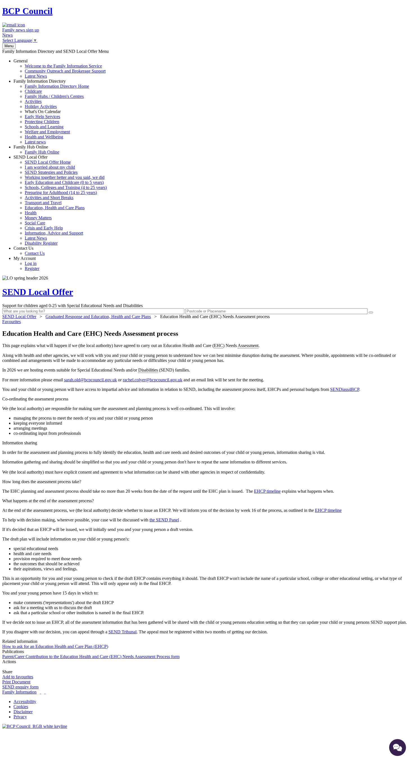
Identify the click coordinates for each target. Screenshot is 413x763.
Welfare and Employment (47, 131)
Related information (19, 641)
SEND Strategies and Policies (51, 172)
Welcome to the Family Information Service (63, 66)
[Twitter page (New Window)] (40, 692)
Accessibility (24, 701)
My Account (26, 263)
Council (27, 11)
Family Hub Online (36, 149)
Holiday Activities (41, 106)
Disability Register (41, 243)
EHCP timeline (267, 491)
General (59, 68)
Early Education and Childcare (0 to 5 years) (64, 182)
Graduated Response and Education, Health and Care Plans (98, 316)
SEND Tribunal (122, 631)
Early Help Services (42, 116)
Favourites (11, 321)
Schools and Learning (44, 126)
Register (32, 268)
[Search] (371, 312)
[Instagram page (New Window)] (45, 692)
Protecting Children (42, 121)
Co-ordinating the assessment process (35, 399)
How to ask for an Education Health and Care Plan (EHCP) (55, 646)
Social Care (35, 222)
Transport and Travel (43, 202)
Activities (33, 101)
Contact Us (29, 251)
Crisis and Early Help (44, 228)
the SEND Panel (164, 519)
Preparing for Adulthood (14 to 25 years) (61, 192)
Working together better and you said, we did (65, 177)
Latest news (35, 141)
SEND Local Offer (60, 200)
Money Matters (38, 217)
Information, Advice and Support (54, 233)
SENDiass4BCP (344, 389)
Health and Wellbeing (44, 136)
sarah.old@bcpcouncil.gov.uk (90, 379)
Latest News (36, 76)
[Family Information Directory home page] (34, 726)
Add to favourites (17, 676)
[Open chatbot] (397, 747)
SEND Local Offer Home (48, 162)
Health (31, 212)
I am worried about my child (50, 167)
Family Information (19, 692)
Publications (13, 651)
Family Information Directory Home (57, 86)
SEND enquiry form (20, 687)
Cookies (20, 706)
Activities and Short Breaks (49, 197)
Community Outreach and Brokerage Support (65, 71)
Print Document (16, 681)
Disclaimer (23, 711)
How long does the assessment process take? (41, 481)
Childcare (33, 91)
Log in (31, 263)
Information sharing (19, 442)
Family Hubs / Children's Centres (54, 96)
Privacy (20, 716)
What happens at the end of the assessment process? (48, 500)
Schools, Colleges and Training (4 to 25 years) (66, 187)
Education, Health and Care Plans (55, 207)
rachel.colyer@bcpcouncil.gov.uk (152, 379)
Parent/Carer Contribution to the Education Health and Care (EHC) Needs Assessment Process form (91, 656)
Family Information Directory (51, 111)
